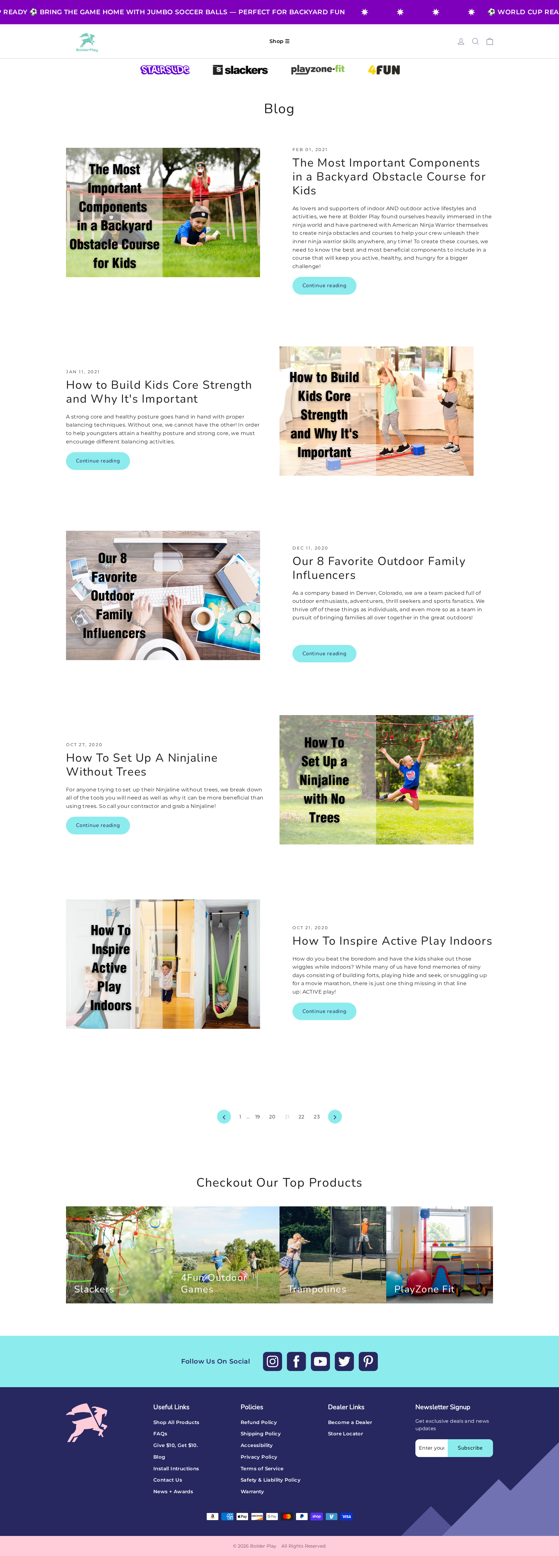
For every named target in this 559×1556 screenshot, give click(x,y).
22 (302, 1117)
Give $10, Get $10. (175, 1445)
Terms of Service (262, 1469)
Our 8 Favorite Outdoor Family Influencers (379, 568)
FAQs (160, 1434)
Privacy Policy (259, 1457)
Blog (159, 1457)
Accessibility (257, 1445)
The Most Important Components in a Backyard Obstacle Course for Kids (389, 177)
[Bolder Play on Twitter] (344, 1361)
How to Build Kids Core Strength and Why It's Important (159, 392)
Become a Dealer (350, 1422)
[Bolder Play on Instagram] (272, 1361)
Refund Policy (259, 1422)
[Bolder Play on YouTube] (320, 1361)
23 (317, 1117)
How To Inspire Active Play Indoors (392, 941)
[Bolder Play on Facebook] (296, 1361)
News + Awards (173, 1492)
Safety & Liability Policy (271, 1480)
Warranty (252, 1492)
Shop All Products (176, 1422)
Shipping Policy (261, 1434)
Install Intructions (176, 1469)
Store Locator (345, 1434)
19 (257, 1117)
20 (272, 1117)
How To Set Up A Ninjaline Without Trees (142, 765)
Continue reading (324, 285)
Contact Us (167, 1480)
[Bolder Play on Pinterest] (368, 1361)
